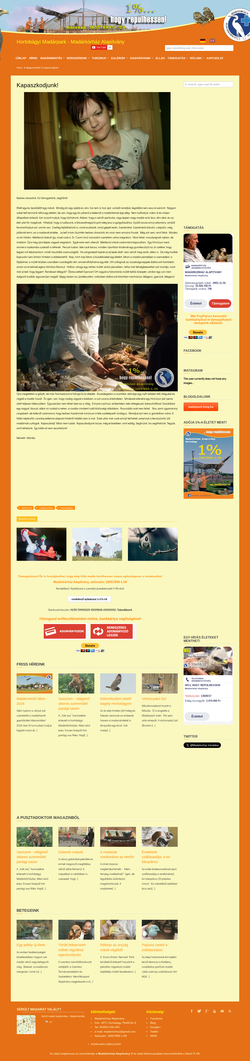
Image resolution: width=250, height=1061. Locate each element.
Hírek (33, 58)
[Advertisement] (97, 472)
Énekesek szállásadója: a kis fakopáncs (156, 857)
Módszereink (77, 58)
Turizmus (99, 58)
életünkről (26, 507)
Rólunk (196, 58)
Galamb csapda (70, 852)
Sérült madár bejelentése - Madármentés (63, 1016)
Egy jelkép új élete (31, 945)
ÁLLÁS (160, 58)
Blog (153, 1022)
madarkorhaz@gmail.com (120, 1031)
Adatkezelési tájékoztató (105, 1044)
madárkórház (46, 507)
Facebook (156, 1018)
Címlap (21, 58)
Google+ (155, 1027)
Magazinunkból (33, 68)
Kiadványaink (140, 58)
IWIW (153, 1035)
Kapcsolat (215, 58)
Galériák (118, 58)
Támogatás (176, 58)
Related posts (27, 518)
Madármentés (51, 58)
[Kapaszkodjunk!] (97, 141)
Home (19, 68)
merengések (66, 507)
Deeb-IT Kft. (192, 1053)
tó (120, 1044)
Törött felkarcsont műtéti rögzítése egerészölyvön (72, 950)
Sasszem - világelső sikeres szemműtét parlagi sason (74, 703)
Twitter (154, 1031)
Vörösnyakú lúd (154, 699)
